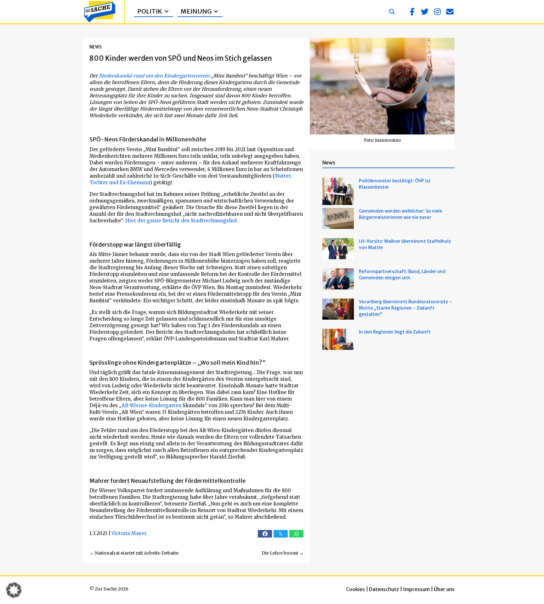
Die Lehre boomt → (282, 553)
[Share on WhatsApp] (296, 534)
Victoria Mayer (129, 533)
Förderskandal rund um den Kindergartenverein (155, 76)
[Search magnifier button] (392, 11)
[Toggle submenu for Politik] (166, 11)
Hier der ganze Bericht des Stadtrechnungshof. (181, 221)
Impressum (416, 589)
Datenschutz (384, 589)
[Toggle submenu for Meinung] (216, 11)
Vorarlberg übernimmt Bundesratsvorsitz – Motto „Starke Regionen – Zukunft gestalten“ (405, 308)
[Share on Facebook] (265, 534)
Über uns (444, 589)
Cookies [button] (355, 589)
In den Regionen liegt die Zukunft (395, 332)
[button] (412, 11)
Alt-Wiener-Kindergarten (151, 405)
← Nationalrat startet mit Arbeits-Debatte (133, 553)
